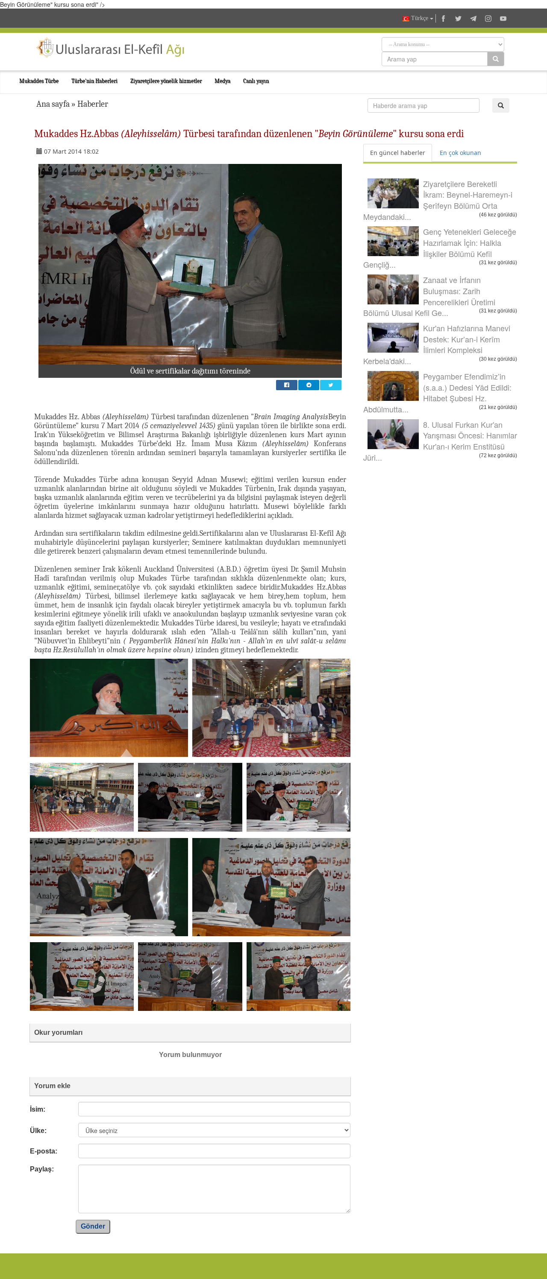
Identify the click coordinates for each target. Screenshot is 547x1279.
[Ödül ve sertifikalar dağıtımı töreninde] (190, 264)
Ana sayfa (53, 104)
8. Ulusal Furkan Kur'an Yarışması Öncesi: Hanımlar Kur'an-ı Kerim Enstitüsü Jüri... (440, 441)
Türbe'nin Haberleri (94, 81)
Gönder (93, 1226)
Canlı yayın (256, 81)
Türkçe (419, 18)
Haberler (92, 104)
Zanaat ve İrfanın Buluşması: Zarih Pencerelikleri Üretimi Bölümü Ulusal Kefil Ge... (429, 296)
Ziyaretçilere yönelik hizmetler (166, 81)
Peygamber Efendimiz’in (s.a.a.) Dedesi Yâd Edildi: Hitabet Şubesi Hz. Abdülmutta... (437, 393)
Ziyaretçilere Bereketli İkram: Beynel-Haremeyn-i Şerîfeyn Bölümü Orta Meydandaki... (437, 200)
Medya (222, 81)
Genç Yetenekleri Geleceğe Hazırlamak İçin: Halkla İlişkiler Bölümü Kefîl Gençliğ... (439, 248)
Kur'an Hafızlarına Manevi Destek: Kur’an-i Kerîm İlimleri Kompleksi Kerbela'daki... (436, 344)
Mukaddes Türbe (39, 81)
